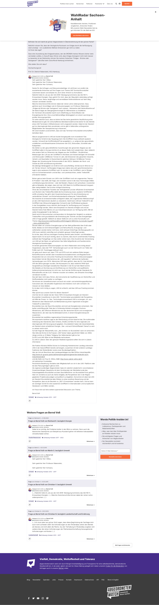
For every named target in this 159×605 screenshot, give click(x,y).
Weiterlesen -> (91, 441)
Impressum (78, 580)
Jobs (54, 580)
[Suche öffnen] (116, 4)
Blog (28, 580)
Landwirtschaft (33, 535)
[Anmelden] (120, 4)
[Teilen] (29, 400)
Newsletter (36, 580)
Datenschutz (89, 580)
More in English (113, 580)
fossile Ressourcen (34, 437)
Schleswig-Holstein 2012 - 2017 (46, 397)
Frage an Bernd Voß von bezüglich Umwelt (49, 451)
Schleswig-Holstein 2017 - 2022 (53, 437)
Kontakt (68, 580)
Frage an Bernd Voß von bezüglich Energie (50, 421)
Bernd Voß (49, 76)
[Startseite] (32, 3)
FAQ (103, 580)
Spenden (46, 580)
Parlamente (98, 4)
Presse (60, 580)
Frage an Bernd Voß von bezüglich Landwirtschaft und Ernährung (59, 514)
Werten (61, 568)
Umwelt (31, 397)
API (97, 580)
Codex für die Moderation (115, 566)
